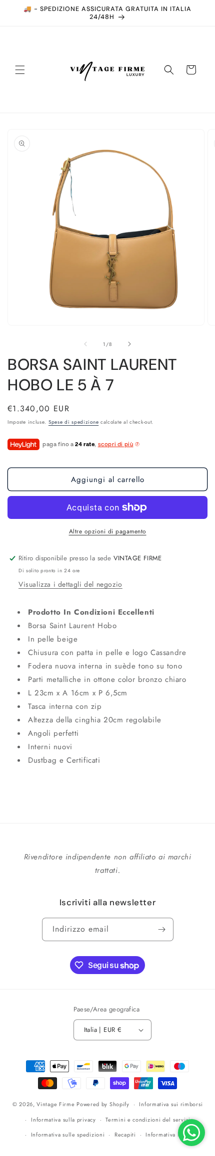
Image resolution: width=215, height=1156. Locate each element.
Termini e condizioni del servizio (150, 1120)
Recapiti (125, 1135)
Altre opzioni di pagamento (107, 531)
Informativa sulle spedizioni (68, 1135)
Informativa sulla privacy (63, 1120)
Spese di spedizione (73, 422)
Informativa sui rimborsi (170, 1104)
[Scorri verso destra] (129, 344)
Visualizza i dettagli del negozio (70, 584)
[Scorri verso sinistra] (85, 344)
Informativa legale (170, 1135)
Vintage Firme (55, 1104)
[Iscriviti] (162, 929)
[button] (20, 70)
